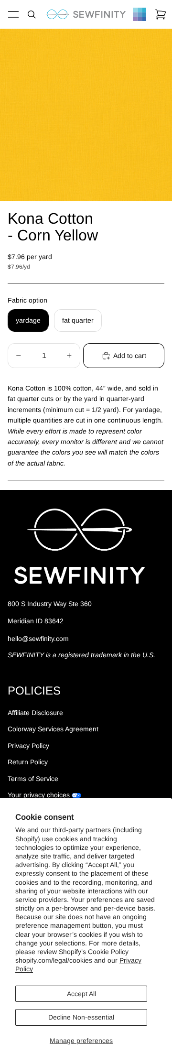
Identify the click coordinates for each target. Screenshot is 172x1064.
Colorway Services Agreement (53, 729)
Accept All (81, 994)
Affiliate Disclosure (35, 713)
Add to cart (129, 355)
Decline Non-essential (81, 1017)
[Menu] (13, 14)
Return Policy (28, 762)
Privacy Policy (28, 745)
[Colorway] (139, 14)
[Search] (31, 14)
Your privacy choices (39, 795)
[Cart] (160, 14)
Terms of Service (33, 778)
